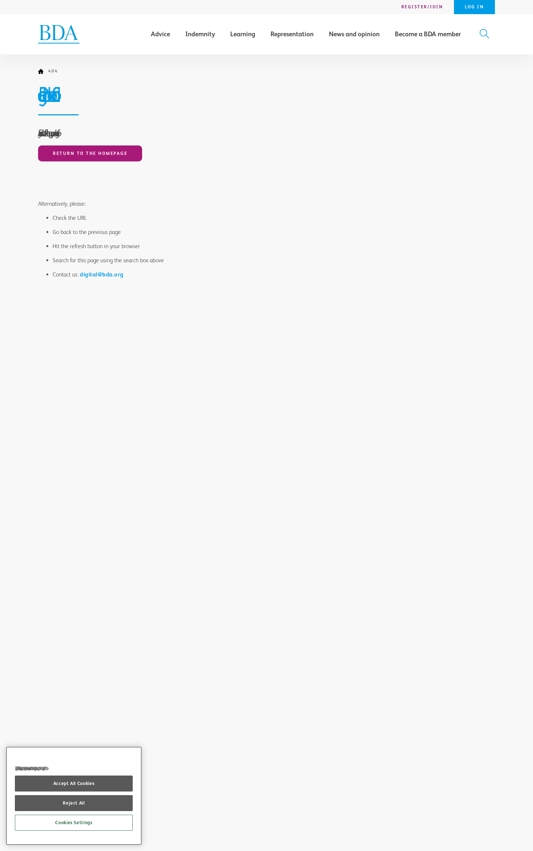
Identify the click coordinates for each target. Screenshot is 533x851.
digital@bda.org (102, 274)
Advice (160, 34)
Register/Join (422, 6)
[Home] (43, 71)
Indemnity (200, 34)
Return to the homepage (90, 153)
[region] (74, 796)
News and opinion (354, 34)
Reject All (74, 803)
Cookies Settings (73, 822)
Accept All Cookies (74, 783)
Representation (292, 34)
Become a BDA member (428, 34)
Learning (242, 34)
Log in (474, 6)
